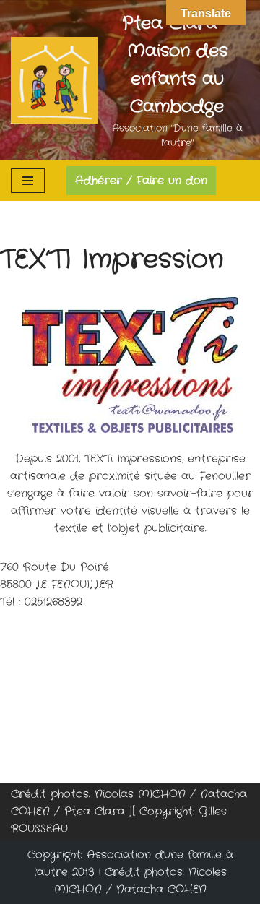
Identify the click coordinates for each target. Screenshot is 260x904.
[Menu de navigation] (28, 180)
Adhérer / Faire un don (141, 181)
